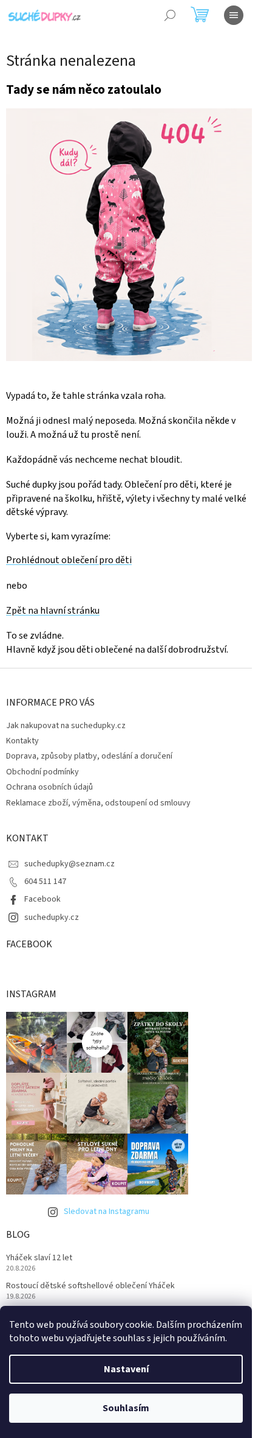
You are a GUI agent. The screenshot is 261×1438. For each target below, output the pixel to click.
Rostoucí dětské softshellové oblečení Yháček (90, 1286)
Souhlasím (126, 1408)
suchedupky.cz (51, 917)
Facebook (42, 899)
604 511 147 (45, 881)
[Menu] (234, 15)
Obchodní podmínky (42, 772)
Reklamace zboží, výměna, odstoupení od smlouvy (98, 803)
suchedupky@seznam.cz (69, 864)
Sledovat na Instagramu (106, 1211)
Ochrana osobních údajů (49, 787)
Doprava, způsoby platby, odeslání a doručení (89, 756)
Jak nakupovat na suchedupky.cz (66, 726)
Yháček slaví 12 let (39, 1258)
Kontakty (22, 741)
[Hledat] (170, 15)
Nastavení (126, 1369)
